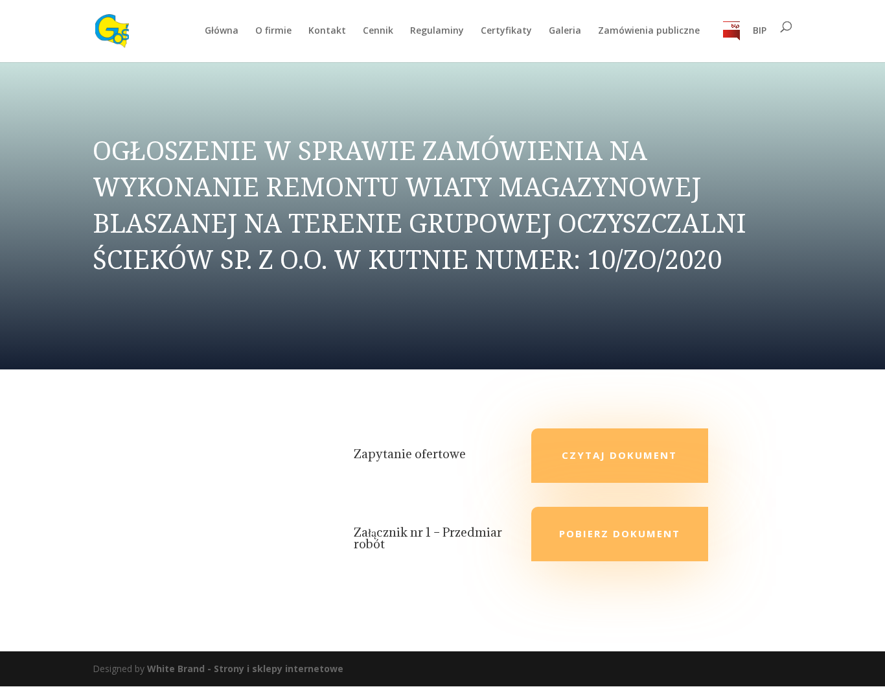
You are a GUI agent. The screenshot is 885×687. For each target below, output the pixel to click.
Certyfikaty (506, 31)
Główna (221, 31)
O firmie (273, 31)
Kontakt (327, 31)
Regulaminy (437, 31)
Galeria (565, 31)
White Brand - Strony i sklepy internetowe (245, 668)
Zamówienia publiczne (649, 31)
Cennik (378, 31)
